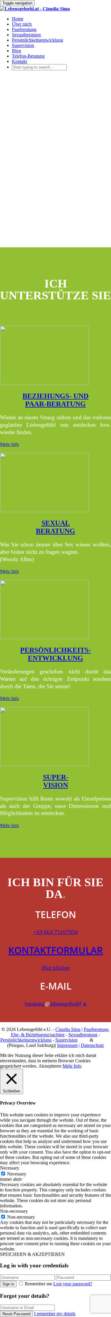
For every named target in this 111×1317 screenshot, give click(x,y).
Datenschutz (92, 1045)
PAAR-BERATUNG (55, 404)
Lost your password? (72, 1283)
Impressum (67, 1045)
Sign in (8, 1284)
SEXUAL (55, 523)
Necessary (16, 1173)
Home (17, 18)
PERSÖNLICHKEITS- (55, 650)
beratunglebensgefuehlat (55, 1004)
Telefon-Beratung (28, 56)
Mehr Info (9, 444)
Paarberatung (24, 29)
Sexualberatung (26, 34)
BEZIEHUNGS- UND (55, 396)
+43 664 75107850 (55, 932)
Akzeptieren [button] (49, 1065)
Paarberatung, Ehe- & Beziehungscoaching (60, 1032)
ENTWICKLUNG (55, 658)
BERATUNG (55, 531)
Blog (16, 50)
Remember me (38, 1283)
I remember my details (54, 1313)
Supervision (23, 45)
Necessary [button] (9, 1167)
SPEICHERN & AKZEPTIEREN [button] (32, 1254)
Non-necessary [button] (14, 1211)
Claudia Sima (68, 1029)
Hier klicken (56, 968)
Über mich (22, 24)
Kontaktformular (55, 950)
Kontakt (19, 61)
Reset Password (16, 1314)
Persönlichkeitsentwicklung (37, 40)
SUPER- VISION (55, 781)
